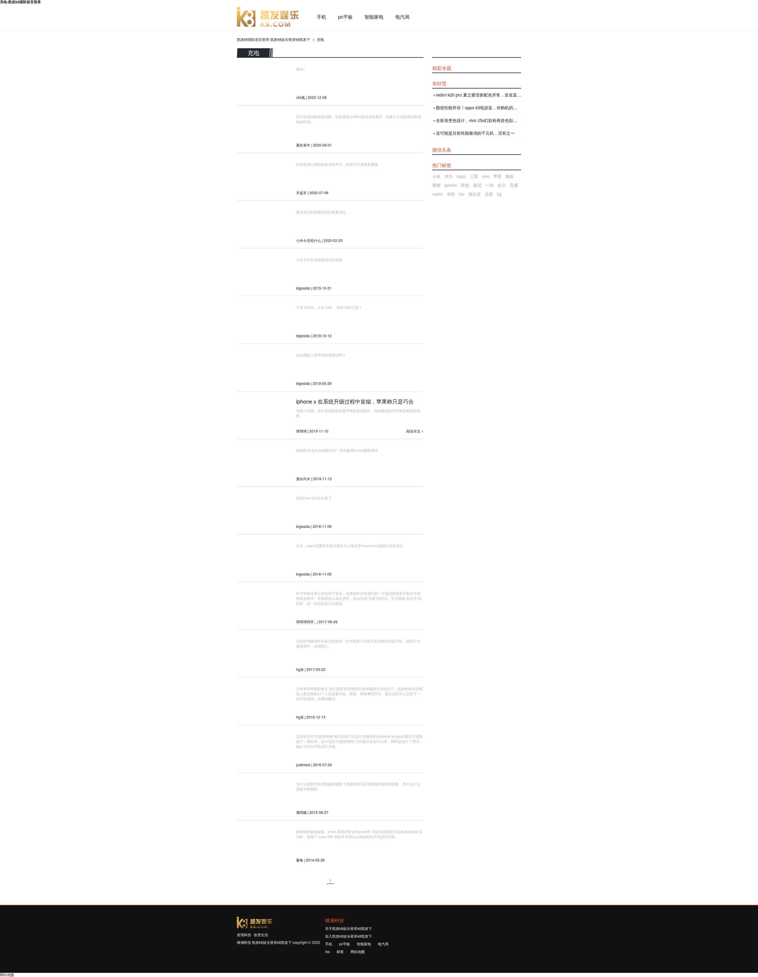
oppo (461, 176)
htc (462, 194)
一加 (489, 185)
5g (499, 194)
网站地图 (358, 951)
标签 (340, 951)
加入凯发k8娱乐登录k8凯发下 (348, 936)
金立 (501, 185)
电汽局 (402, 17)
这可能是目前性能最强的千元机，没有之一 (475, 133)
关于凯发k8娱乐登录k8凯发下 (348, 928)
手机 (321, 17)
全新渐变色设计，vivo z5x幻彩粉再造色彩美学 (478, 120)
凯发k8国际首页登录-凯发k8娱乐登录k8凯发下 (268, 17)
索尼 (477, 185)
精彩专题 (441, 68)
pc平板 (345, 17)
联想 (465, 185)
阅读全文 (413, 430)
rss (327, 951)
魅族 (509, 176)
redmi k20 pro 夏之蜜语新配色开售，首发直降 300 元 (478, 95)
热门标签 (441, 165)
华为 (448, 176)
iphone (450, 185)
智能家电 (373, 17)
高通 (514, 185)
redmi (437, 194)
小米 (436, 176)
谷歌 (451, 194)
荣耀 (436, 185)
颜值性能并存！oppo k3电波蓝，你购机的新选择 (478, 107)
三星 (474, 176)
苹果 (497, 176)
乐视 (489, 194)
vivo (485, 176)
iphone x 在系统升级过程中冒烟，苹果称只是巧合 (355, 401)
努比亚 (474, 194)
